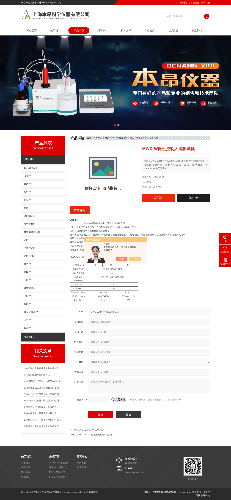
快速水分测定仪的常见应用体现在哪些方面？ (43, 394)
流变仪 (27, 176)
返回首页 (184, 2)
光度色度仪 (30, 256)
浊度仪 (27, 296)
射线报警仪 (30, 288)
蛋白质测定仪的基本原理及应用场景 (41, 387)
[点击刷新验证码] (119, 399)
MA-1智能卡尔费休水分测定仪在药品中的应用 (43, 381)
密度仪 (27, 280)
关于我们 (55, 30)
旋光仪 (27, 200)
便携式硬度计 (31, 248)
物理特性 (109, 138)
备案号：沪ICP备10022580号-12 (160, 492)
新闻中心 (102, 30)
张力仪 (27, 264)
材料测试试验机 (32, 232)
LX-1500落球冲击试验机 (91, 430)
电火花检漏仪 (31, 312)
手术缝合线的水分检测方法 (37, 375)
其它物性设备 (31, 168)
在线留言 (194, 2)
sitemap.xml (184, 492)
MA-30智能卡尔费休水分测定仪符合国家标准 (43, 368)
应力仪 (27, 320)
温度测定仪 (30, 216)
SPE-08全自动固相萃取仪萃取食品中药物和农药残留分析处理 (43, 400)
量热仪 (27, 184)
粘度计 (27, 208)
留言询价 (194, 197)
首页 (89, 138)
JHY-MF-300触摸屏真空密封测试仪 (96, 434)
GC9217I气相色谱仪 (59, 462)
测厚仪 (27, 272)
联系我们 (205, 2)
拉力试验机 (30, 224)
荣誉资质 (150, 30)
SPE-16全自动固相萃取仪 (59, 477)
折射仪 (27, 192)
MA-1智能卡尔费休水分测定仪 (59, 472)
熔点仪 (27, 328)
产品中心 (79, 30)
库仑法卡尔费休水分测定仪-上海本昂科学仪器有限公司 (59, 467)
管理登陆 (205, 495)
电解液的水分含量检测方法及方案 (40, 413)
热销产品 (54, 456)
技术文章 (126, 30)
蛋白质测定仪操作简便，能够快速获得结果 (43, 407)
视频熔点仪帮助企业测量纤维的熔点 (41, 426)
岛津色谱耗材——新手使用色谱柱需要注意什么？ (43, 420)
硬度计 (27, 240)
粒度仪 (27, 304)
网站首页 (32, 30)
